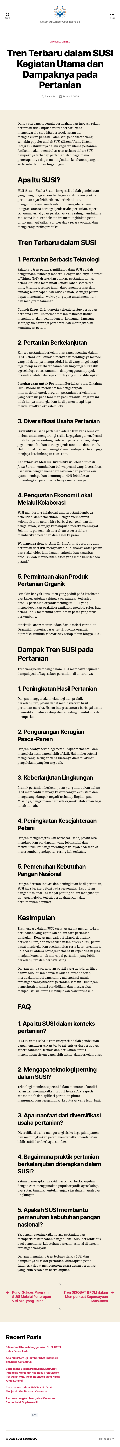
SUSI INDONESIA (26, 1438)
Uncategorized (60, 41)
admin (51, 96)
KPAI (34, 1415)
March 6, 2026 (71, 96)
